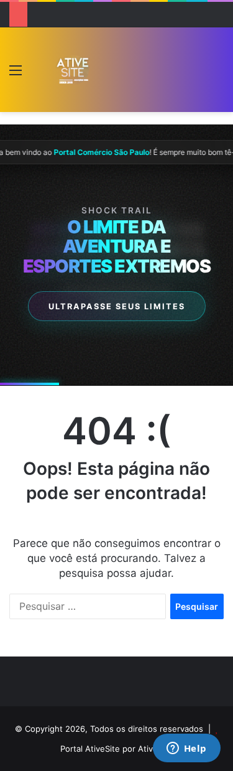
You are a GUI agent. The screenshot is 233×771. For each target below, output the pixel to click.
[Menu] (15, 74)
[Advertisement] (147, 72)
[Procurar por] (217, 74)
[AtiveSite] (73, 69)
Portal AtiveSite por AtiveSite (116, 749)
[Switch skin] (37, 74)
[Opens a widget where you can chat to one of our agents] (186, 749)
